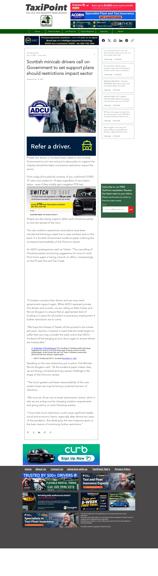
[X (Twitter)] (109, 40)
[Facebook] (103, 40)
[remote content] (61, 280)
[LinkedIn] (120, 40)
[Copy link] (132, 40)
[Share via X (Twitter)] (33, 432)
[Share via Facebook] (28, 432)
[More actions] (94, 54)
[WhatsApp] (115, 40)
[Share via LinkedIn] (39, 432)
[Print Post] (50, 432)
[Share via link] (45, 432)
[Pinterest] (126, 40)
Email (104, 204)
